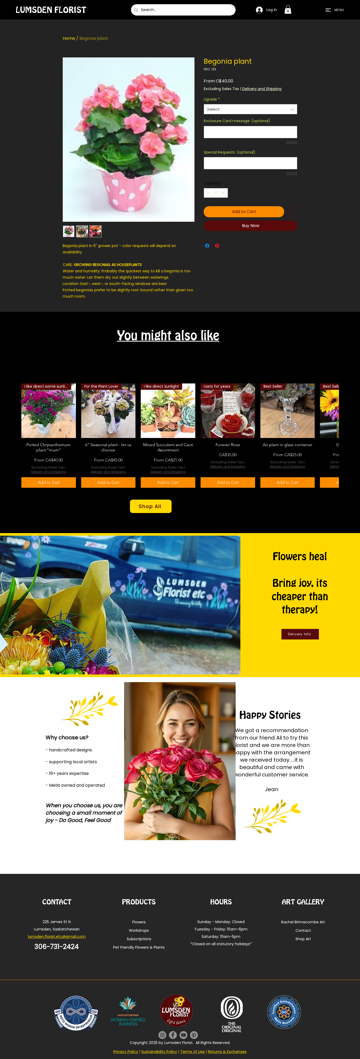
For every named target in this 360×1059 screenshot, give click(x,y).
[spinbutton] (216, 193)
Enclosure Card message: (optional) (237, 121)
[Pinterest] (194, 1035)
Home (69, 38)
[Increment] (224, 193)
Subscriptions (139, 939)
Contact (303, 930)
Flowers (139, 922)
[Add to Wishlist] (291, 211)
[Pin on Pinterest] (217, 246)
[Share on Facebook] (207, 246)
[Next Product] (346, 435)
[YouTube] (183, 1035)
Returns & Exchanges (227, 1051)
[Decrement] (208, 193)
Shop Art (303, 939)
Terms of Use (192, 1051)
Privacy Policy (125, 1051)
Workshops (139, 930)
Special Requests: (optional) (229, 152)
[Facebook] (173, 1035)
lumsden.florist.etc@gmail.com (57, 936)
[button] (287, 9)
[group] (180, 435)
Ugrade (212, 99)
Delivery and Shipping (261, 88)
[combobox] (250, 109)
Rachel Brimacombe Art (303, 922)
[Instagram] (162, 1035)
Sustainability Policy (159, 1051)
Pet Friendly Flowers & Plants (139, 947)
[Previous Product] (14, 435)
